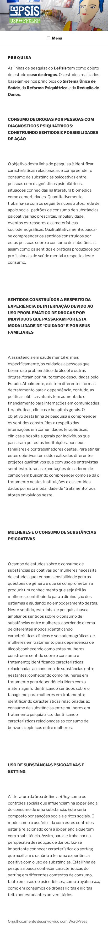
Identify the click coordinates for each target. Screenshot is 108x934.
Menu (57, 38)
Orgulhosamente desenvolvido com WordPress (47, 921)
